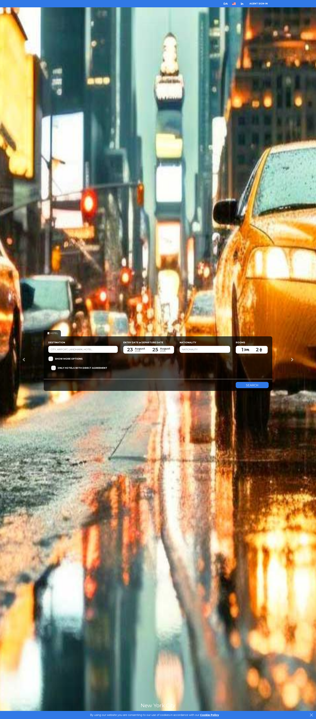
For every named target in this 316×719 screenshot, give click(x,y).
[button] (23, 359)
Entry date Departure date (143, 342)
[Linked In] (242, 3)
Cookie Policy (209, 715)
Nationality (188, 342)
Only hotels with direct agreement (82, 368)
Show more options (68, 358)
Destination (56, 342)
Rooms (240, 342)
